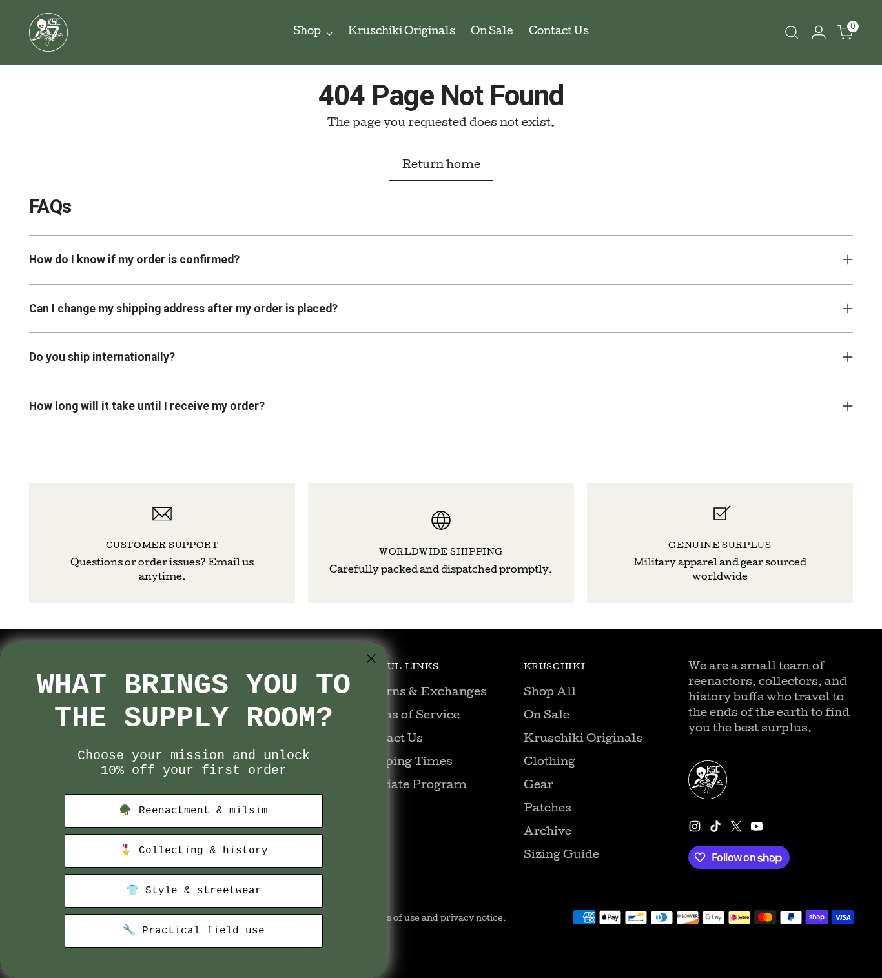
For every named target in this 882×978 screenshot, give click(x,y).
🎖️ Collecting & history (193, 851)
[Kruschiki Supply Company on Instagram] (696, 829)
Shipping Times (405, 762)
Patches (547, 809)
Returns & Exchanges (422, 693)
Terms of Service (409, 716)
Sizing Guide (561, 855)
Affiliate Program (412, 785)
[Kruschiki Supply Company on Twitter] (737, 829)
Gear (538, 785)
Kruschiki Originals (583, 739)
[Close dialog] (371, 658)
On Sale (546, 716)
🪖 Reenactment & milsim (193, 811)
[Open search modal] (792, 32)
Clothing (549, 762)
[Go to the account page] (819, 32)
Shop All (550, 693)
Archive (547, 832)
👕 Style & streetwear (194, 891)
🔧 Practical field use (194, 931)
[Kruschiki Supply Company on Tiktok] (716, 829)
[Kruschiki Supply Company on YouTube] (758, 829)
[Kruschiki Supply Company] (48, 32)
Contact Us (390, 739)
